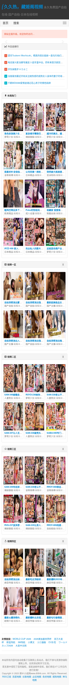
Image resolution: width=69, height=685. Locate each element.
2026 (21, 136)
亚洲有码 (51, 175)
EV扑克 (52, 642)
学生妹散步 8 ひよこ (18, 69)
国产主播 (51, 305)
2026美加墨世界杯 (42, 638)
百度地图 (16, 676)
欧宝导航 (11, 642)
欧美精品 (8, 213)
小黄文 (31, 642)
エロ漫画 (41, 642)
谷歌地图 (26, 676)
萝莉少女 (8, 136)
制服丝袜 (51, 213)
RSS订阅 (6, 676)
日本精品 (30, 175)
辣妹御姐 (30, 136)
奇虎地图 (47, 676)
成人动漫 (30, 213)
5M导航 (21, 642)
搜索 (16, 23)
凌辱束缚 (8, 175)
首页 (5, 23)
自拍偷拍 (51, 528)
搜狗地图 (57, 676)
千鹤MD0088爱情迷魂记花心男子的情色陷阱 (29, 82)
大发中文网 (21, 645)
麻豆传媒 (8, 582)
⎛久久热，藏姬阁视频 (22, 7)
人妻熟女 (8, 397)
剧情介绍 (8, 620)
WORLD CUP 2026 (22, 638)
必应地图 (36, 676)
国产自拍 (8, 305)
